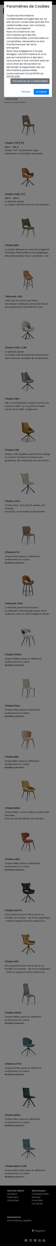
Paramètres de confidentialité (30, 81)
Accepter (41, 91)
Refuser (26, 91)
